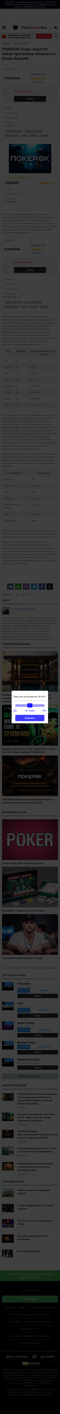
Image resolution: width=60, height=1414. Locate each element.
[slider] (29, 705)
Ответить (30, 718)
